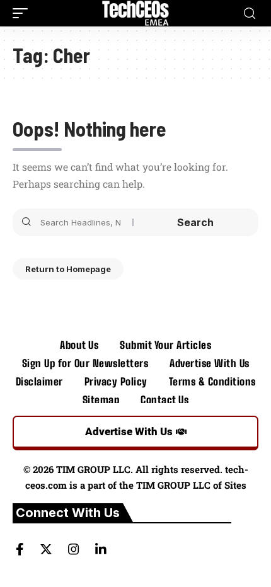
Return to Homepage (68, 269)
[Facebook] (20, 549)
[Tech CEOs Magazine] (136, 13)
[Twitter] (46, 549)
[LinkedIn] (101, 549)
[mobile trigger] (23, 13)
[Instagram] (74, 549)
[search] (249, 13)
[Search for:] (81, 222)
